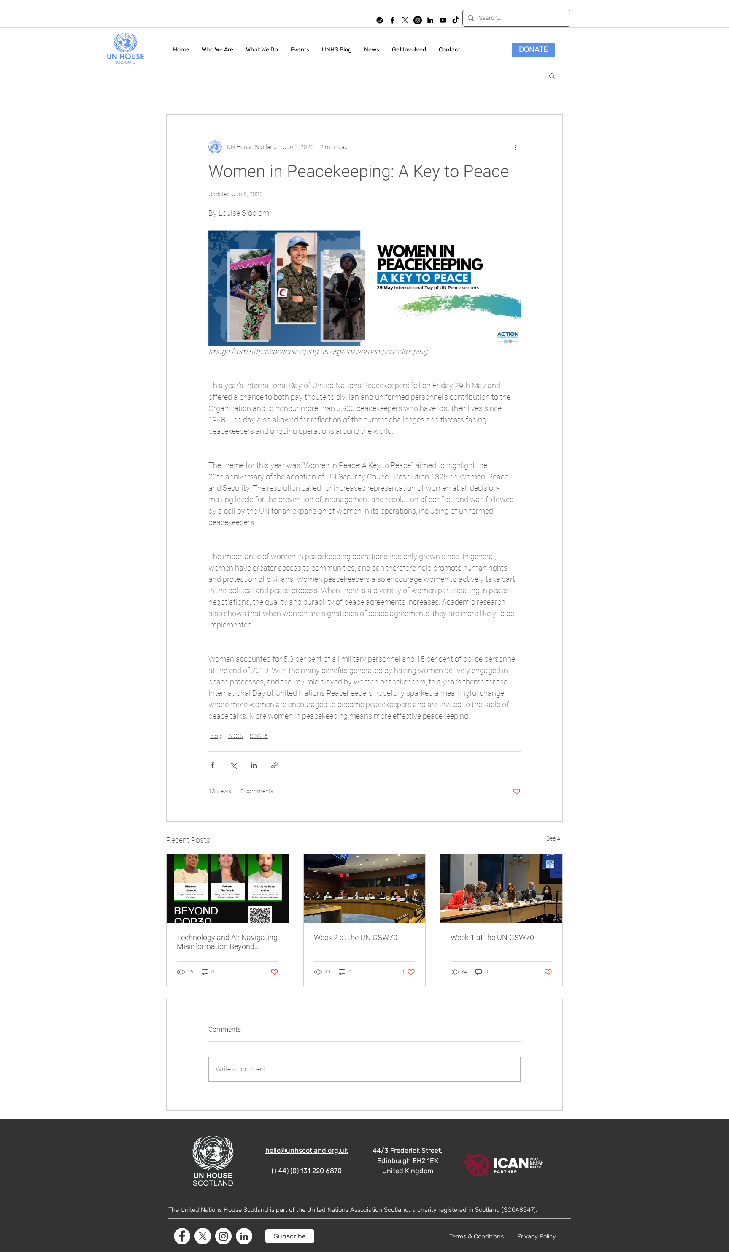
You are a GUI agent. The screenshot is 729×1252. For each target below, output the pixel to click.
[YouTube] (443, 20)
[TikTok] (455, 20)
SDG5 (235, 736)
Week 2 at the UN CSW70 (355, 937)
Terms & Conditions (476, 1236)
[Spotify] (379, 20)
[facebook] (392, 20)
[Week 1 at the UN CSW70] (501, 888)
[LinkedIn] (430, 20)
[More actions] (515, 147)
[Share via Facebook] (212, 765)
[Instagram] (417, 20)
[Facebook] (182, 1236)
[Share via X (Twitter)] (233, 765)
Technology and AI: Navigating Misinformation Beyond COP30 (227, 942)
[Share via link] (274, 765)
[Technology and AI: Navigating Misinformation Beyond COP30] (228, 888)
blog (215, 736)
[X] (405, 20)
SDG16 (259, 736)
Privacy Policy (536, 1236)
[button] (552, 75)
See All (554, 838)
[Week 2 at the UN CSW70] (365, 888)
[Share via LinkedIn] (254, 765)
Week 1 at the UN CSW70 (492, 937)
